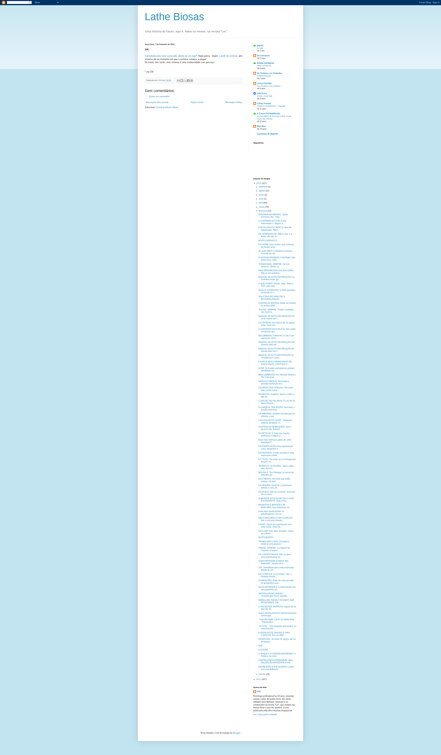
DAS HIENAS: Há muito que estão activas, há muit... (274, 480)
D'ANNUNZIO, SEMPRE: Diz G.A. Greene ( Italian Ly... (274, 265)
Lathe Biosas (174, 16)
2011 (259, 679)
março (262, 207)
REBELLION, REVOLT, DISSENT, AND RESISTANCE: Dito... (276, 601)
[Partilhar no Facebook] (188, 80)
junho (262, 195)
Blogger (236, 733)
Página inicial (197, 102)
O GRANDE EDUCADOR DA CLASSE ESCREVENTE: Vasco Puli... (276, 499)
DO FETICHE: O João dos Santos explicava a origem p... (274, 434)
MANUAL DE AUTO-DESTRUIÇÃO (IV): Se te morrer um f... (276, 317)
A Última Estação (264, 76)
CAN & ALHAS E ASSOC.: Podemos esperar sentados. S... (275, 421)
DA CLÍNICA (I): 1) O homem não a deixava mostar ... (275, 575)
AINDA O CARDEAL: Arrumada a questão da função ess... (273, 382)
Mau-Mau (261, 126)
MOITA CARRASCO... (268, 240)
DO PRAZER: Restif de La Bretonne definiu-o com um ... (275, 486)
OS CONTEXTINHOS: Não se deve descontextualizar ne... (274, 555)
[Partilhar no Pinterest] (191, 80)
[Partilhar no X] (185, 80)
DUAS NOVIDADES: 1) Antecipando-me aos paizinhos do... (277, 588)
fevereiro (263, 211)
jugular (260, 45)
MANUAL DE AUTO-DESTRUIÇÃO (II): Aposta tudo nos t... (276, 350)
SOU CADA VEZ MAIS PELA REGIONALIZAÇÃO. (271, 297)
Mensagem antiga (233, 102)
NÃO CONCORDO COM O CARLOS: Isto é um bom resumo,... (275, 519)
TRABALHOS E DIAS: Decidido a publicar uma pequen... (273, 542)
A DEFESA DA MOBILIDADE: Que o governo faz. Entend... (274, 428)
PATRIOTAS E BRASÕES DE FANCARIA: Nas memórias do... (274, 506)
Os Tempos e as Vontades (269, 73)
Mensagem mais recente (157, 102)
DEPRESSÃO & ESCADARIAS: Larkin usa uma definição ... (276, 668)
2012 (259, 183)
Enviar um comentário (159, 96)
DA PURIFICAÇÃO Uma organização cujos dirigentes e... (275, 447)
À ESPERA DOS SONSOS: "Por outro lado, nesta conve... (275, 388)
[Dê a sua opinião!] (181, 80)
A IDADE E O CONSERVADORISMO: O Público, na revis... (277, 654)
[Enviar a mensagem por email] (178, 80)
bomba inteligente (265, 63)
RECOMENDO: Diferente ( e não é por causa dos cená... (276, 336)
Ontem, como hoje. (265, 96)
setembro (263, 187)
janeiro (262, 674)
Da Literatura (263, 55)
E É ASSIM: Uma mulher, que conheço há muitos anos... (276, 245)
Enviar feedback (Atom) (167, 107)
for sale (260, 48)
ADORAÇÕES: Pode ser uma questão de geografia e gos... (276, 581)
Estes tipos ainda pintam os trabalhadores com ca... (271, 512)
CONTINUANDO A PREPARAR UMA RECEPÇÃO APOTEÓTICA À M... (275, 661)
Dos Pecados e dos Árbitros (268, 86)
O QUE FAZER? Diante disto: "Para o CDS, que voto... (275, 284)
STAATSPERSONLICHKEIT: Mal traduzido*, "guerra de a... (273, 562)
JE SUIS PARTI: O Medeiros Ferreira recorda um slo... (275, 252)
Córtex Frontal (264, 103)
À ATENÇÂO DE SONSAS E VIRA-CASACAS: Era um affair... (274, 633)
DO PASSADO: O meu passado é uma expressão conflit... (276, 454)
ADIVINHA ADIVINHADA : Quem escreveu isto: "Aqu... (273, 215)
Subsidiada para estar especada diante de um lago (170, 56)
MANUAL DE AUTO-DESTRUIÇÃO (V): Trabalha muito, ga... (276, 278)
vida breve (262, 93)
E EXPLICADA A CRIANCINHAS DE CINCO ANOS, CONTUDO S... (275, 362)
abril (261, 203)
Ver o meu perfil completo (265, 714)
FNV (259, 691)
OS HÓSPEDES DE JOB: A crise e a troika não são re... (275, 235)
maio (261, 199)
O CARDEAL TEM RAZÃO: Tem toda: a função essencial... (276, 408)
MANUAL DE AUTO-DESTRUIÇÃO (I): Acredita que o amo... (276, 356)
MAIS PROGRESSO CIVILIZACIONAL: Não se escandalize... (276, 271)
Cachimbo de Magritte (267, 134)
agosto (262, 191)
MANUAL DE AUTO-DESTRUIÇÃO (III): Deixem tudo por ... (276, 343)
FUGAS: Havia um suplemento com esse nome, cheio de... (274, 525)
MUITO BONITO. (266, 537)
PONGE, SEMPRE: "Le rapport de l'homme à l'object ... (274, 549)
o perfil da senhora (228, 56)
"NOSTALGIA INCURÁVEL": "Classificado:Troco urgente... (273, 594)
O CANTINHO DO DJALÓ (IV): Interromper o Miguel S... (272, 222)
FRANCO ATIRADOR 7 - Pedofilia (271, 106)
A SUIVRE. (263, 650)
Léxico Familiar (264, 83)
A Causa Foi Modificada (268, 113)
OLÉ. (260, 645)
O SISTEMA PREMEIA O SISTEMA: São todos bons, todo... (276, 258)
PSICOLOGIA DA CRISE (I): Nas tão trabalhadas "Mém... (275, 228)
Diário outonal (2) (264, 66)
